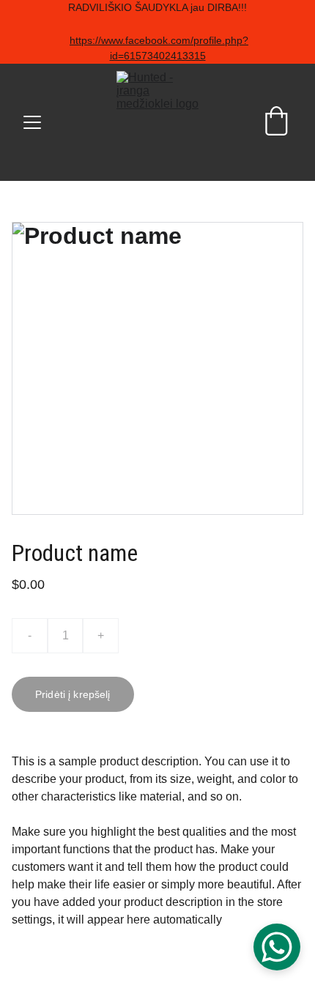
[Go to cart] (276, 122)
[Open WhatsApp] (276, 947)
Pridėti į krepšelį (73, 694)
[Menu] (32, 122)
